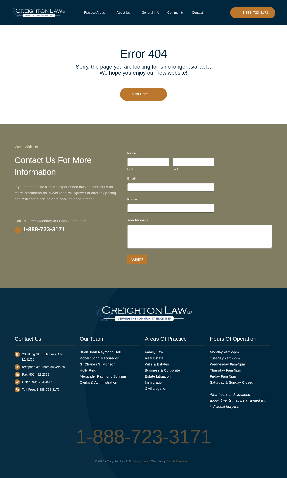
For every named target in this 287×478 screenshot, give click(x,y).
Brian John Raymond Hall (100, 352)
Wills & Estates (157, 364)
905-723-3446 (42, 382)
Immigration (154, 382)
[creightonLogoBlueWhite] (38, 10)
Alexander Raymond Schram (103, 376)
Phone (133, 199)
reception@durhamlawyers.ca (43, 367)
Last (175, 169)
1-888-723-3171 (48, 389)
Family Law (154, 352)
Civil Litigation (156, 388)
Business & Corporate (162, 370)
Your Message (137, 220)
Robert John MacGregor (99, 358)
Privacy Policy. (141, 461)
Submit (137, 259)
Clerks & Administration (98, 382)
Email (132, 178)
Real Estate (154, 358)
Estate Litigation (158, 376)
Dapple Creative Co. (179, 461)
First (130, 169)
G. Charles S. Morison (97, 364)
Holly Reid (88, 370)
